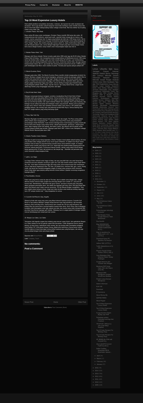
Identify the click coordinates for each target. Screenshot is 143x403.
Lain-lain (115, 109)
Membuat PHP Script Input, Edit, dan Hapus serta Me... (104, 268)
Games (94, 17)
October (99, 184)
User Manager (112, 135)
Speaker (111, 125)
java (113, 130)
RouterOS (115, 86)
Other (105, 128)
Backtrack (115, 102)
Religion (95, 95)
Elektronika (103, 107)
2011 (97, 379)
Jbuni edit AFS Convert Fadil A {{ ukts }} (103, 345)
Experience (104, 84)
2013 (97, 373)
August (99, 190)
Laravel (94, 139)
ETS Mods (98, 132)
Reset (98, 125)
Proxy (103, 111)
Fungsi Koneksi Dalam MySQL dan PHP (103, 313)
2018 (97, 173)
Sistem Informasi (101, 283)
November (100, 181)
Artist (99, 88)
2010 (97, 382)
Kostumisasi (96, 134)
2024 (97, 156)
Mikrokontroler (97, 111)
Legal (110, 118)
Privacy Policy (30, 5)
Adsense (111, 107)
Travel (37, 238)
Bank (94, 137)
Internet (115, 71)
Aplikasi (96, 74)
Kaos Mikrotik (114, 132)
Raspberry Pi (109, 111)
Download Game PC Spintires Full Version (104, 239)
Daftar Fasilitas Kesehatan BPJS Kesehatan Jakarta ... (104, 350)
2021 (97, 165)
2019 (97, 170)
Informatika (113, 137)
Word (104, 130)
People (108, 80)
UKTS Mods (96, 127)
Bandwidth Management (109, 105)
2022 (97, 162)
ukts (102, 109)
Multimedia (106, 91)
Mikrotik (108, 76)
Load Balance (104, 134)
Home (55, 302)
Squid (116, 125)
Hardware (111, 82)
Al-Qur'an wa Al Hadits (110, 116)
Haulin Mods (106, 137)
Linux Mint (102, 82)
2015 (97, 368)
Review (95, 103)
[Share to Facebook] (54, 236)
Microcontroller (100, 139)
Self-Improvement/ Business (109, 112)
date (117, 135)
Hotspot (108, 103)
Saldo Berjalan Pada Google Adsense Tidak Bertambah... (104, 216)
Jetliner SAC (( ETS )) (103, 243)
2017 (97, 176)
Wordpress (111, 139)
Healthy (107, 86)
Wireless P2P (102, 121)
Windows (99, 130)
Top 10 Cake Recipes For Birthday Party (104, 331)
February (100, 361)
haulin (98, 109)
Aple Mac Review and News (105, 101)
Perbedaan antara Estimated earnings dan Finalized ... (105, 319)
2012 (97, 376)
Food (105, 114)
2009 (97, 385)
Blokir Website (113, 121)
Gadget (95, 100)
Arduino (109, 127)
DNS (109, 102)
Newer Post (29, 302)
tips (110, 69)
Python (95, 119)
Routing (100, 119)
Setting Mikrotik (107, 88)
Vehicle (109, 96)
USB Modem (104, 135)
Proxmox (115, 118)
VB (102, 127)
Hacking (110, 109)
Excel (116, 127)
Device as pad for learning (99, 20)
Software (108, 100)
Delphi (116, 119)
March (99, 358)
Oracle (95, 121)
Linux (95, 69)
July (98, 193)
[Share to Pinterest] (56, 236)
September (100, 187)
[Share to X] (52, 236)
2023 (97, 159)
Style (105, 119)
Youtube (116, 139)
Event (106, 118)
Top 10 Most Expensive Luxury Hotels (104, 304)
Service (101, 100)
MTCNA (100, 128)
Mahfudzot (102, 123)
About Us (67, 5)
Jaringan (96, 71)
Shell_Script (96, 116)
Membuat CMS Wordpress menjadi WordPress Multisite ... (104, 274)
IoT (117, 137)
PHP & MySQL (106, 95)
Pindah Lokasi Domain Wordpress (103, 280)
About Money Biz (102, 295)
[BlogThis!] (50, 236)
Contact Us (44, 5)
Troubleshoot (97, 91)
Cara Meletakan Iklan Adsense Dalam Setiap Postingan (104, 257)
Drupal (102, 114)
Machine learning (113, 134)
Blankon (95, 118)
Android (115, 80)
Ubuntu (103, 69)
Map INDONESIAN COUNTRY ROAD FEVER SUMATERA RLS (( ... (103, 226)
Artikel (95, 82)
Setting (116, 96)
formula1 (109, 130)
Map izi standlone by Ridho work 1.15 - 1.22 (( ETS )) (104, 234)
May (98, 198)
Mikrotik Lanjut (98, 86)
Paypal (110, 128)
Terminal (95, 89)
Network (106, 78)
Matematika (103, 89)
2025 (97, 153)
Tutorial (116, 111)
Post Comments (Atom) (59, 307)
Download (115, 98)
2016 (97, 179)
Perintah (102, 96)
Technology (96, 114)
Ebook (116, 93)
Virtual (95, 109)
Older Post (82, 302)
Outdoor (109, 123)
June (98, 196)
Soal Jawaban (113, 89)
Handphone (111, 114)
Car (113, 127)
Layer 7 (95, 128)
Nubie (95, 88)
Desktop (95, 107)
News (116, 69)
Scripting (95, 135)
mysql (105, 127)
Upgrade (101, 118)
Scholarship (104, 125)
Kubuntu (95, 98)
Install (102, 80)
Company (31, 238)
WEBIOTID (79, 5)
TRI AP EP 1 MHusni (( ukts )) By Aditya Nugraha (103, 325)
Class (106, 109)
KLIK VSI (99, 286)
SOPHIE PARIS (101, 298)
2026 (97, 150)
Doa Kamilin (100, 221)
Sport (116, 107)
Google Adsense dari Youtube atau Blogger (104, 262)
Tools (99, 135)
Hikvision (108, 132)
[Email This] (48, 236)
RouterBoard (105, 98)
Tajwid (101, 103)
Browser (95, 123)
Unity (106, 139)
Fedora (116, 88)
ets (94, 112)
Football (103, 132)
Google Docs (99, 137)
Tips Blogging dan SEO (105, 92)
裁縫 (94, 141)
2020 (97, 167)
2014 (97, 370)
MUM (116, 114)
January (99, 364)
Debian (102, 74)
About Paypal (100, 301)
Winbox (111, 119)
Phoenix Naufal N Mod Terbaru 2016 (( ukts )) (104, 251)
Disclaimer (56, 5)
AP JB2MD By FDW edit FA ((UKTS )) (104, 340)
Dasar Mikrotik (113, 84)
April (98, 355)
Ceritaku (110, 93)
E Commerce (100, 292)
